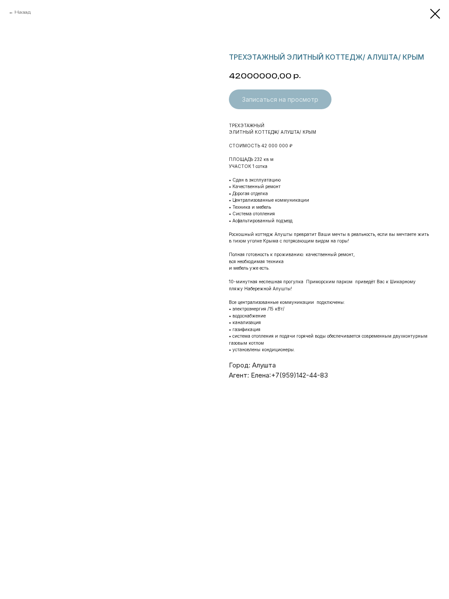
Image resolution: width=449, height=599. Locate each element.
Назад (22, 11)
